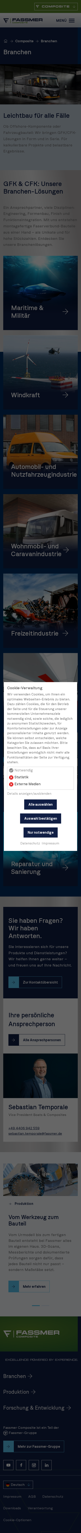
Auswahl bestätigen (40, 818)
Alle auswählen (40, 804)
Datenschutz (30, 843)
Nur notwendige (41, 832)
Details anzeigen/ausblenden (29, 793)
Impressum (50, 843)
